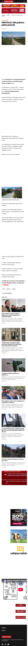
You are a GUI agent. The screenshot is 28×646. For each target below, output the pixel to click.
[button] (2, 1)
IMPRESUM (4, 627)
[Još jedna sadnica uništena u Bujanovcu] (13, 365)
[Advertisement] (14, 62)
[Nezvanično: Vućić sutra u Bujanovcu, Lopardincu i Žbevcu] (13, 392)
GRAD (8, 15)
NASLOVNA (6, 20)
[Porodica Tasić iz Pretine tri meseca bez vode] (13, 451)
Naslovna (3, 15)
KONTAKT (3, 630)
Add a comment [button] (7, 293)
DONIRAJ (6, 285)
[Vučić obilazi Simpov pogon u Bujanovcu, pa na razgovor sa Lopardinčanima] (13, 305)
